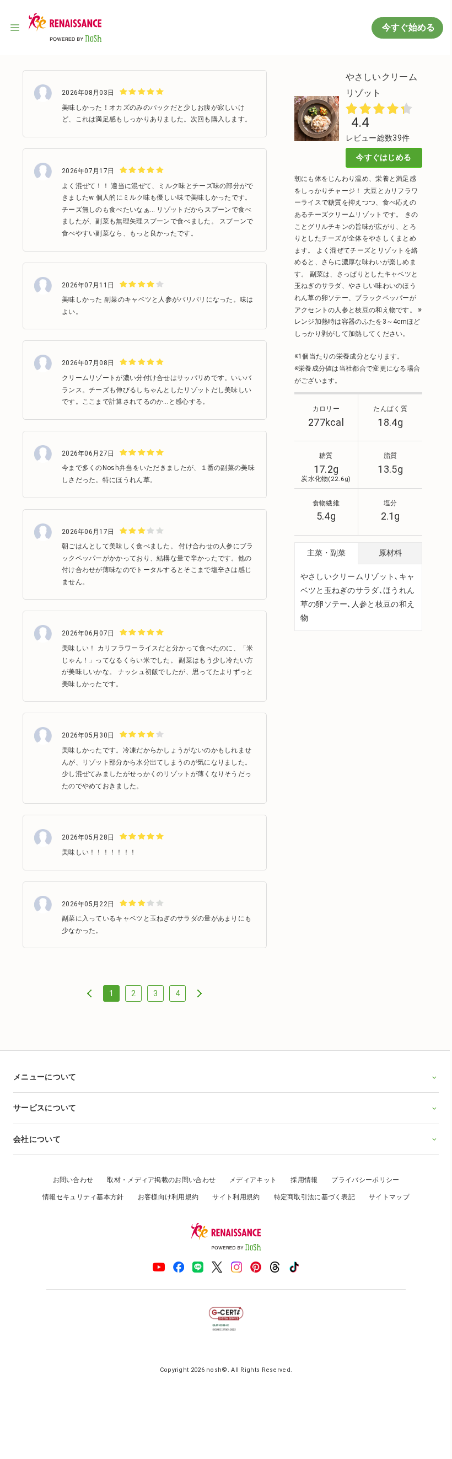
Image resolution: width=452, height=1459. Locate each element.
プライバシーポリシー (361, 1190)
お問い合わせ (69, 1190)
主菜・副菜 (326, 552)
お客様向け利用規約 (164, 1207)
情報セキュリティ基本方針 (79, 1207)
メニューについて (44, 1087)
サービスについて (44, 1118)
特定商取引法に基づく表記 (310, 1207)
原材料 (390, 552)
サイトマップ (385, 1207)
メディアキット (249, 1190)
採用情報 (300, 1190)
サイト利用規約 (232, 1207)
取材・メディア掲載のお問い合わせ (157, 1190)
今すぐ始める (407, 27)
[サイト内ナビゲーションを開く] (15, 27)
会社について (37, 1149)
